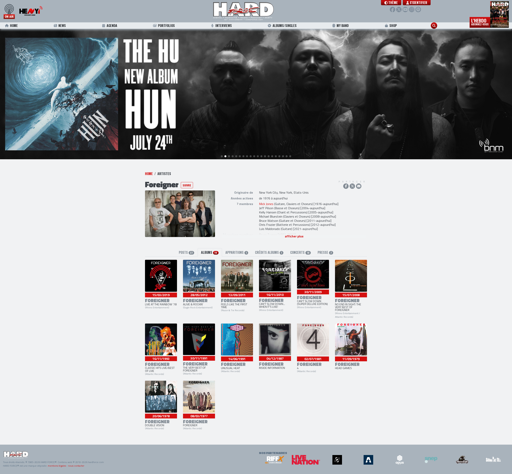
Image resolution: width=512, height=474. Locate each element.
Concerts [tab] (299, 252)
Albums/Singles (285, 25)
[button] (391, 2)
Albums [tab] (209, 252)
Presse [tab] (325, 252)
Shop (393, 25)
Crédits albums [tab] (268, 252)
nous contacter (76, 466)
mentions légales (57, 466)
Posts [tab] (186, 252)
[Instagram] (411, 9)
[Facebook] (392, 9)
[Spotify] (418, 9)
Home (14, 25)
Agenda (112, 25)
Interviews (223, 25)
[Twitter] (399, 9)
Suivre (187, 185)
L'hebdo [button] (480, 21)
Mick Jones (266, 203)
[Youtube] (405, 9)
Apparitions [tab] (236, 252)
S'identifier (418, 2)
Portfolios (166, 25)
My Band (343, 25)
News (62, 25)
